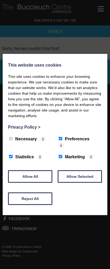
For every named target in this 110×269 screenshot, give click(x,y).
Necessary (26, 139)
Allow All (30, 176)
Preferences (77, 139)
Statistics (24, 157)
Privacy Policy (24, 127)
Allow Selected (79, 176)
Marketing (75, 157)
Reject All (30, 199)
